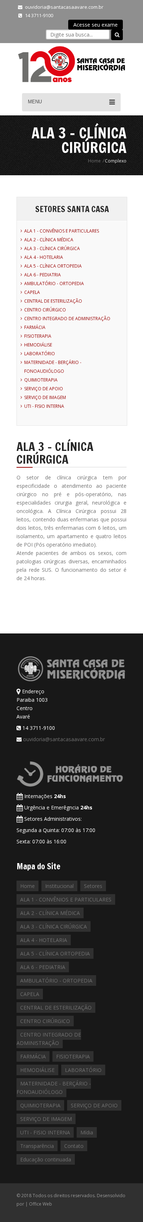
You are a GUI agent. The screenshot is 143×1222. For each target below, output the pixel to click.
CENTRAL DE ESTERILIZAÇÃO (53, 301)
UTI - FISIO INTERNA (44, 406)
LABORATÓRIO (39, 353)
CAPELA (32, 292)
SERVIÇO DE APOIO (43, 389)
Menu (35, 101)
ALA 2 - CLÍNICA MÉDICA (48, 240)
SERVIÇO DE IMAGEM (45, 397)
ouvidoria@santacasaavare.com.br (64, 7)
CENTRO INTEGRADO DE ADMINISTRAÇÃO (67, 318)
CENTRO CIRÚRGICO (45, 310)
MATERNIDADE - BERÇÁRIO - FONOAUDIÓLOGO (53, 1087)
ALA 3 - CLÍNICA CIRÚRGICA (52, 248)
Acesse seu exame (95, 24)
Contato (74, 1145)
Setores (93, 885)
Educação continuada (45, 1159)
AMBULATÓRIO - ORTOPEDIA (54, 283)
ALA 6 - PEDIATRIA (42, 275)
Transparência (37, 1145)
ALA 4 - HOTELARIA (43, 257)
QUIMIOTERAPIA (41, 380)
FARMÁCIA (34, 327)
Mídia (86, 1132)
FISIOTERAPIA (37, 336)
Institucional (59, 885)
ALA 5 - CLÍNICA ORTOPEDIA (53, 266)
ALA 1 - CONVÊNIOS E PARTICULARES (61, 231)
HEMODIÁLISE (38, 345)
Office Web (40, 1204)
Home (94, 161)
